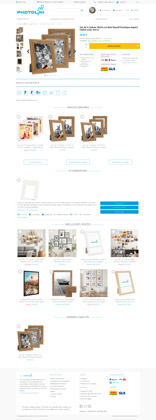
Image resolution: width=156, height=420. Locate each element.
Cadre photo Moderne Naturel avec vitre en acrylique (124, 300)
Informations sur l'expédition (60, 381)
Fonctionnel (87, 215)
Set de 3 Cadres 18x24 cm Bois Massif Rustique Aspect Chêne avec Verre (30, 356)
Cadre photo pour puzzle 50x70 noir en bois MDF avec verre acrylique (31, 300)
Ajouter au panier (114, 46)
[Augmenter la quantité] (86, 44)
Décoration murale (120, 162)
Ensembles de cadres (78, 162)
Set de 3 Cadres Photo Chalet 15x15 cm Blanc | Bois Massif (30, 146)
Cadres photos (23, 19)
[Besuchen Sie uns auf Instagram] (85, 407)
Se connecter (85, 381)
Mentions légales (86, 399)
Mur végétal (134, 19)
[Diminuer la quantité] (86, 47)
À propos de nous (86, 391)
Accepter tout (119, 203)
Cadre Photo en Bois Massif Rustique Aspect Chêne (62, 300)
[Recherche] (82, 10)
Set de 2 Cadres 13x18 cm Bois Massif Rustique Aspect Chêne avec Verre (62, 146)
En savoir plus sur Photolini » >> (30, 393)
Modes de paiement (57, 379)
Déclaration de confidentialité (28, 210)
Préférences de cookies (88, 384)
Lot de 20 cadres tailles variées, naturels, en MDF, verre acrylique (124, 260)
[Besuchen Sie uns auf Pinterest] (90, 407)
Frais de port (108, 38)
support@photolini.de (129, 63)
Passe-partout (102, 19)
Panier (53, 391)
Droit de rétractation (57, 386)
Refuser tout (119, 212)
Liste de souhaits (18, 118)
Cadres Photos (35, 162)
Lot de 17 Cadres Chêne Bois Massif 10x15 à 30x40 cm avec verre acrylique (31, 260)
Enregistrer (84, 379)
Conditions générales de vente (91, 394)
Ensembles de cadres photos (62, 19)
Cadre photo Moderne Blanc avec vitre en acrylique (93, 260)
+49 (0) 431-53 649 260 (130, 58)
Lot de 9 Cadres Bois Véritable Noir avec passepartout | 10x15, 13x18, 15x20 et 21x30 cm (62, 260)
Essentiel (24, 215)
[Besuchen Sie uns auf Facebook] (81, 407)
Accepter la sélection (119, 207)
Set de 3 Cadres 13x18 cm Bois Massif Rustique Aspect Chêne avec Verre (94, 146)
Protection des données (89, 396)
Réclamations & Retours (59, 384)
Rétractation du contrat (58, 389)
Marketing (48, 215)
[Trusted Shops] (92, 10)
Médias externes (62, 215)
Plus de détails (22, 217)
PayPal (76, 215)
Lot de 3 (59, 24)
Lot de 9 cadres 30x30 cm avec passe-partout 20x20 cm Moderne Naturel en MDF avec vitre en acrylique (93, 300)
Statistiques (36, 215)
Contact (53, 396)
